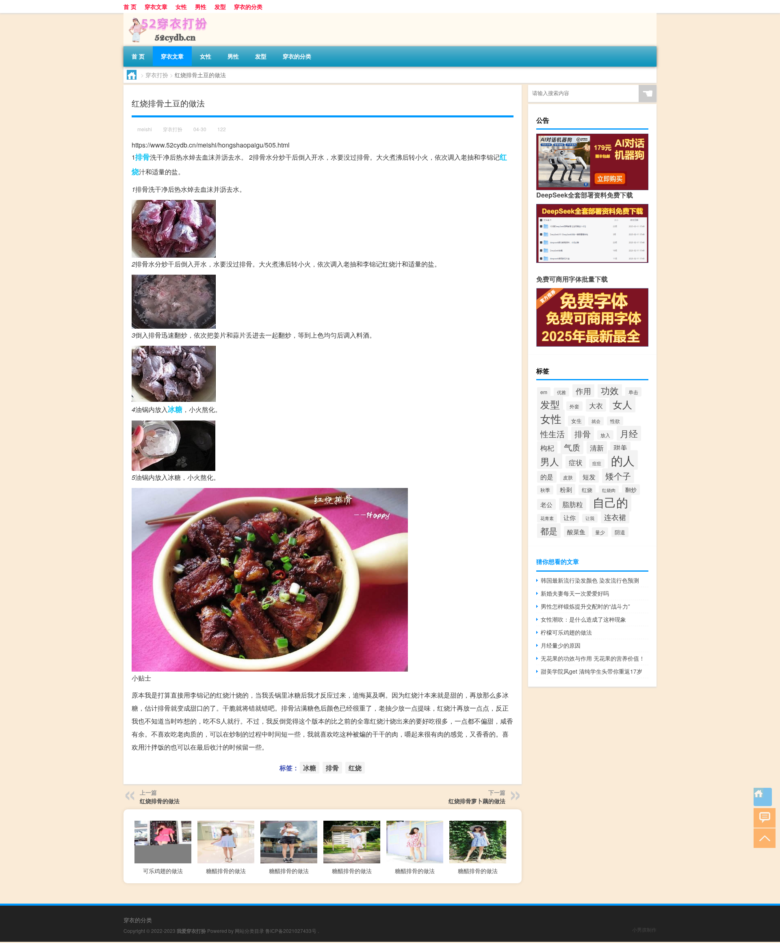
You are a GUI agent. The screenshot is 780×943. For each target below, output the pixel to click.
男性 (200, 6)
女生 (576, 421)
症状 (576, 462)
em (543, 391)
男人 (549, 461)
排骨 (142, 157)
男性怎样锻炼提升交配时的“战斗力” (585, 606)
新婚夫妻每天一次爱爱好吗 (575, 593)
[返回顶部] (763, 837)
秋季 (545, 490)
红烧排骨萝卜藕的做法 (476, 801)
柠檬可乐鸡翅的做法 (566, 632)
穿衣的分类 (248, 6)
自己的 (610, 502)
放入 (605, 434)
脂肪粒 (572, 504)
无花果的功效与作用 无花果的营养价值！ (593, 658)
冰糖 (175, 409)
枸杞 (547, 447)
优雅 (561, 392)
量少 (600, 532)
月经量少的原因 (561, 645)
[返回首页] (763, 797)
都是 (548, 531)
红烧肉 (608, 490)
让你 (569, 517)
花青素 (547, 518)
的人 (623, 459)
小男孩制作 (644, 929)
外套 (574, 406)
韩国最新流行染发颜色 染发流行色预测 (590, 580)
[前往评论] (763, 817)
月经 (629, 433)
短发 (589, 476)
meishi (144, 129)
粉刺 (566, 489)
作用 (583, 390)
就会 (596, 421)
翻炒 (631, 490)
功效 (610, 390)
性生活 (552, 434)
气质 (572, 447)
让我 (589, 518)
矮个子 (618, 476)
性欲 (615, 421)
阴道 (620, 532)
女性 (181, 6)
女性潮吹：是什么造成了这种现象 (583, 619)
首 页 (130, 6)
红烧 (355, 767)
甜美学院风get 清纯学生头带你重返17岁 (591, 671)
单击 (633, 391)
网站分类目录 (249, 930)
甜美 (620, 448)
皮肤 (568, 477)
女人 (622, 404)
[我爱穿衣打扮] (166, 16)
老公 (546, 504)
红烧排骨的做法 (160, 801)
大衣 (596, 405)
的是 (546, 476)
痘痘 (596, 463)
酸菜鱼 (576, 531)
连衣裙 (615, 517)
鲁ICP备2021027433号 (290, 930)
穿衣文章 (156, 6)
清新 (597, 447)
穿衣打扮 (156, 75)
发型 (220, 6)
